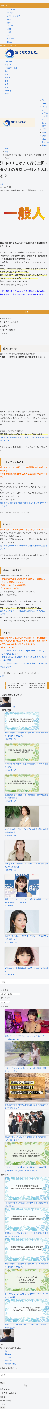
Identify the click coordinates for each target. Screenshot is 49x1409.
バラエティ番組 (13, 16)
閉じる (2, 1383)
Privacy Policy (10, 1364)
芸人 (9, 35)
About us (8, 1361)
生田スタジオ (7, 318)
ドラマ (10, 26)
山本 (13, 707)
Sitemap (10, 39)
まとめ (4, 333)
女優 (9, 32)
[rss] (48, 45)
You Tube (11, 10)
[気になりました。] (24, 58)
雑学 (9, 23)
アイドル (11, 13)
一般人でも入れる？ (10, 322)
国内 (9, 19)
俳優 (9, 29)
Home (9, 42)
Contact (8, 1357)
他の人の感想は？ (9, 330)
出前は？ (5, 326)
